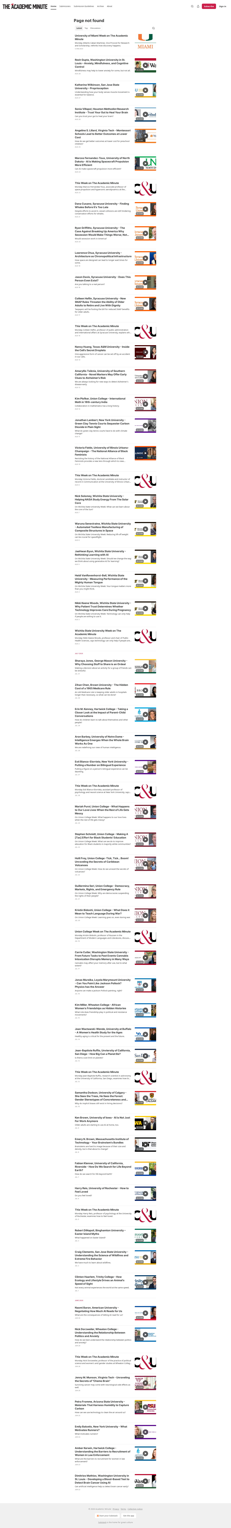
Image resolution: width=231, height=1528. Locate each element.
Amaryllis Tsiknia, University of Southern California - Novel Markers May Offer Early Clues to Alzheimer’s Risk (101, 374)
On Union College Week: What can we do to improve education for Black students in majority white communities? (103, 842)
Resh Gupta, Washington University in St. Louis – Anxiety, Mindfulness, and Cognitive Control (101, 63)
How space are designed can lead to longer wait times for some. (101, 261)
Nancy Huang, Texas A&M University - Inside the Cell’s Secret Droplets (102, 348)
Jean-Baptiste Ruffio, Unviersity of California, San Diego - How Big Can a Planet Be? (102, 1052)
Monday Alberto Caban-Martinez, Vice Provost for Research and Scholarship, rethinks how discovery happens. (102, 44)
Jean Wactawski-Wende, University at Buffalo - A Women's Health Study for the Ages (103, 1030)
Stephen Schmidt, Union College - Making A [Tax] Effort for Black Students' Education (101, 836)
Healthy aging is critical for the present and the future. (100, 1036)
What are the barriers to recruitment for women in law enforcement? (100, 1460)
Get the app (128, 1515)
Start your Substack (108, 1515)
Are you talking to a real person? (90, 284)
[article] (115, 44)
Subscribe (209, 6)
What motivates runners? (86, 1433)
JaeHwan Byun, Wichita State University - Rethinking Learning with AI (100, 553)
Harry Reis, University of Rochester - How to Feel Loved (102, 1190)
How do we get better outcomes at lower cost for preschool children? (102, 142)
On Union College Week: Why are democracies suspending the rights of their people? (102, 894)
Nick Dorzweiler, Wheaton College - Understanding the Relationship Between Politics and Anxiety (100, 1333)
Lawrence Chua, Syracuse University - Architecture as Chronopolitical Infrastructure (103, 254)
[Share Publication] (198, 6)
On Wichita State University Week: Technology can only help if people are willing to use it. (102, 615)
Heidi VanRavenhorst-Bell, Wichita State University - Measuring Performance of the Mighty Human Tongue (101, 579)
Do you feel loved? (83, 1195)
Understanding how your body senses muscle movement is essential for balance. (102, 93)
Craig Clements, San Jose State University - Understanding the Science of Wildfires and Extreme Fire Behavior (101, 1255)
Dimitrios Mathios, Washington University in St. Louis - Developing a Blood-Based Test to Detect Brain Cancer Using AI (102, 1479)
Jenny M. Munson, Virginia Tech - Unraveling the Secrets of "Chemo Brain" (102, 1379)
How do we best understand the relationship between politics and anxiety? (103, 1341)
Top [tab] (86, 28)
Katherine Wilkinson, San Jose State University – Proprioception (97, 86)
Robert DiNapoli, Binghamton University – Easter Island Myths (100, 1232)
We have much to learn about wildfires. (93, 1262)
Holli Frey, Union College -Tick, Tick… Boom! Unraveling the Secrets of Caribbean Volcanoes (102, 862)
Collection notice (135, 1509)
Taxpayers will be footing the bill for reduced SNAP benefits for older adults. (102, 310)
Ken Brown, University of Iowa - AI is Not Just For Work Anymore (102, 1119)
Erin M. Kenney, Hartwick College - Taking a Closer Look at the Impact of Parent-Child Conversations (101, 713)
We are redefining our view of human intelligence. (98, 747)
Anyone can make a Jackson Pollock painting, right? (98, 990)
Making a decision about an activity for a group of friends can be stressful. (103, 669)
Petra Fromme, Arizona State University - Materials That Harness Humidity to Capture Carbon (102, 1405)
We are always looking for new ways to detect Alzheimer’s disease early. (101, 383)
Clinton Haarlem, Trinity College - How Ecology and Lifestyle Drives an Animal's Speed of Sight (99, 1280)
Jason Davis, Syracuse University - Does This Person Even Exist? (103, 278)
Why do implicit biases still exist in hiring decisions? (98, 1103)
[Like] (76, 52)
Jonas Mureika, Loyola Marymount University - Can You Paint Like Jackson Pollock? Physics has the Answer (103, 983)
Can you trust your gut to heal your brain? (94, 116)
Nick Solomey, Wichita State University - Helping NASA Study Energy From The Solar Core (101, 500)
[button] (53, 6)
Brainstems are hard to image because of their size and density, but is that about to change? (100, 1147)
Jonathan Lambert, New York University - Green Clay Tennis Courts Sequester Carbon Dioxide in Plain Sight (102, 424)
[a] (145, 65)
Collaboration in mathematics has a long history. (97, 405)
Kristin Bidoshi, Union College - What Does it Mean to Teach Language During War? (102, 912)
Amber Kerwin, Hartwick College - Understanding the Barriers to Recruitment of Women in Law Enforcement (102, 1452)
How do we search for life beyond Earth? (93, 1174)
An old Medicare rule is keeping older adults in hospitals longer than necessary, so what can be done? (101, 693)
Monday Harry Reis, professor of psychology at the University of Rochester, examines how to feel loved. (103, 1214)
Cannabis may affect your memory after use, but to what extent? (101, 964)
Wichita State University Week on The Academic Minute (98, 632)
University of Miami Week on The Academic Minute (101, 37)
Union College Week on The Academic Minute (103, 931)
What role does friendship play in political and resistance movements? (101, 1013)
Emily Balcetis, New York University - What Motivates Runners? (101, 1428)
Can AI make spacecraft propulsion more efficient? (98, 168)
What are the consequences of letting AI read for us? (99, 1315)
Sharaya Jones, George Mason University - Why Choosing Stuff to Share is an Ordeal (101, 662)
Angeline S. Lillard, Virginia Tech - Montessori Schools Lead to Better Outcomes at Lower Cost (103, 134)
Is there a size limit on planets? (89, 1057)
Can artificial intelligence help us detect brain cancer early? (102, 1486)
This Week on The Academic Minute (97, 183)
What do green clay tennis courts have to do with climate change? (101, 432)
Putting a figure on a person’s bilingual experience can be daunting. (101, 770)
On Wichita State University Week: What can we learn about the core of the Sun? (102, 508)
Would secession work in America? (91, 238)
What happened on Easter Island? (90, 1237)
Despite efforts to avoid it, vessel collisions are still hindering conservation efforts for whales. (103, 212)
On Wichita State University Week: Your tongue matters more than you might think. (103, 587)
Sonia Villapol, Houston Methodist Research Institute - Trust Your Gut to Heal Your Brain (102, 110)
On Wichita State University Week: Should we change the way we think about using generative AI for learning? (103, 559)
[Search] (192, 6)
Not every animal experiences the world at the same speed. (102, 1287)
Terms (123, 1509)
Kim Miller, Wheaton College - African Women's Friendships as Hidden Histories (100, 1006)
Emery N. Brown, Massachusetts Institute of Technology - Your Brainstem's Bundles (102, 1141)
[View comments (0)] (94, 52)
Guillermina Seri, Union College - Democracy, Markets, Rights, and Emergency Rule (102, 887)
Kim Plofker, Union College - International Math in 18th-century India (100, 400)
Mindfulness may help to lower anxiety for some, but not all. (102, 70)
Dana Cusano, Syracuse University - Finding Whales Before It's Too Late (102, 205)
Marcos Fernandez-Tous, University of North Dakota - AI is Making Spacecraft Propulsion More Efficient (102, 162)
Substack (102, 1522)
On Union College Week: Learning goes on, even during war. (102, 917)
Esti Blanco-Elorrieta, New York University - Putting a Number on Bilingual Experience (101, 763)
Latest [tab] (79, 28)
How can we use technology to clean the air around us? (100, 1412)
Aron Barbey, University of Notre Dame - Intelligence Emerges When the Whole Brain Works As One (102, 740)
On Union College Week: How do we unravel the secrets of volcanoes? (102, 870)
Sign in (222, 6)
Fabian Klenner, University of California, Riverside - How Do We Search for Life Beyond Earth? (103, 1167)
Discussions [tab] (95, 28)
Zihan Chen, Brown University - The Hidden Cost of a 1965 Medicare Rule (101, 686)
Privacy (116, 1509)
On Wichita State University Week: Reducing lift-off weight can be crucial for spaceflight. (101, 535)
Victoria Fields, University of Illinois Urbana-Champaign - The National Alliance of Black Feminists (102, 451)
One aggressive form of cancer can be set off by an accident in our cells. (102, 355)
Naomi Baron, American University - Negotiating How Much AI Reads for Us (98, 1309)
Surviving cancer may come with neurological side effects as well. (102, 1386)
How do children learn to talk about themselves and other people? (101, 721)
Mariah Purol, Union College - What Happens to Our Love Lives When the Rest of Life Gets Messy (102, 810)
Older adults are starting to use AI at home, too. (97, 1124)
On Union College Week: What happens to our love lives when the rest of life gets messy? (100, 818)
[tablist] (88, 28)
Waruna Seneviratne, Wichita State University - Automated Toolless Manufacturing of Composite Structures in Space (103, 527)
